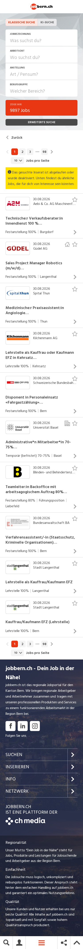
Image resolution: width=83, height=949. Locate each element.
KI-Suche (47, 22)
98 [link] (44, 152)
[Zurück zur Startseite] (25, 824)
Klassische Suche (21, 22)
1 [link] (14, 152)
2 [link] (22, 152)
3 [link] (30, 152)
